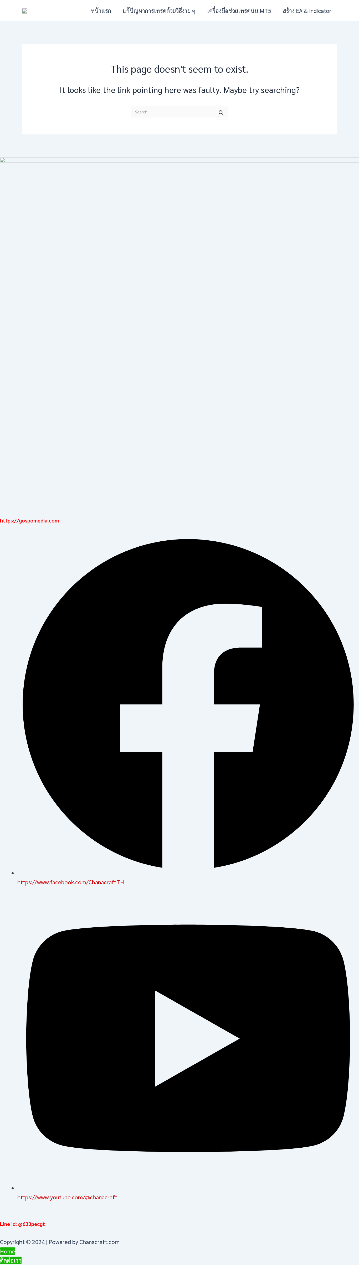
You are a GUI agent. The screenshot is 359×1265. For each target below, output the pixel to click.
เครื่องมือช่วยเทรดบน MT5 (239, 10)
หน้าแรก (101, 10)
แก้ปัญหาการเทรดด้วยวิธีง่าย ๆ (159, 10)
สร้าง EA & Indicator (307, 10)
